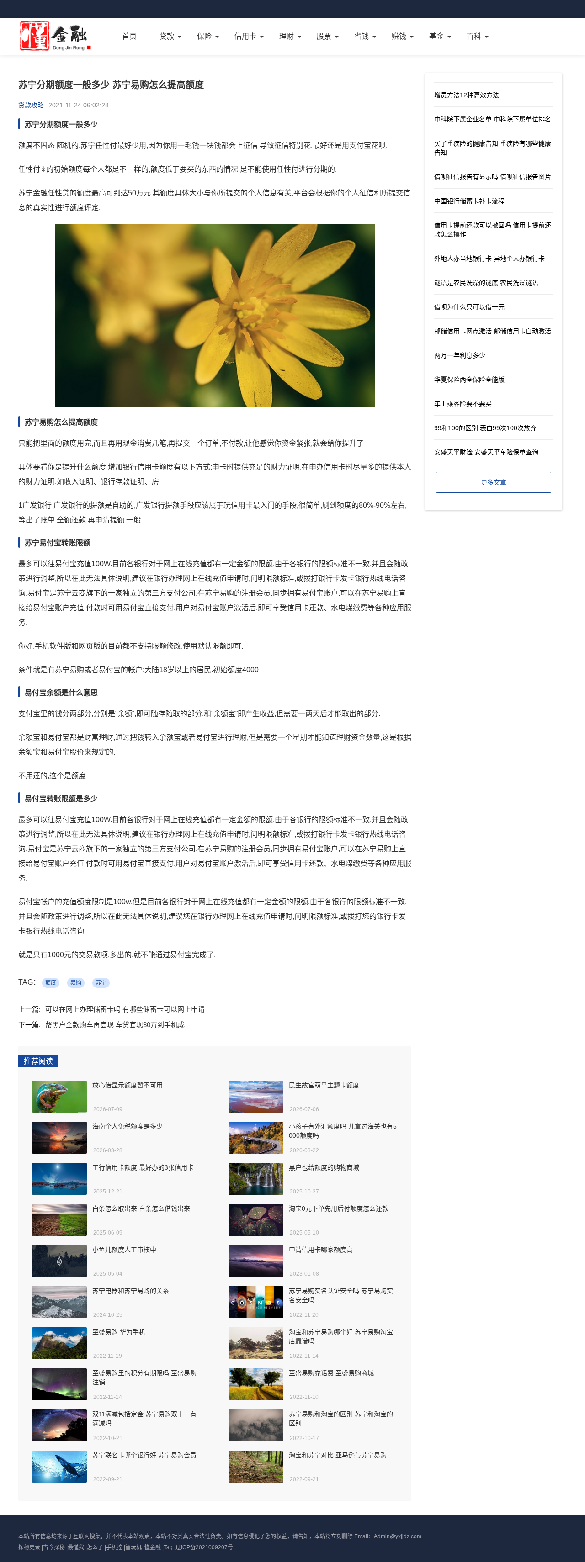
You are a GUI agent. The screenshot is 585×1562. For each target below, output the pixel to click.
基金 (436, 36)
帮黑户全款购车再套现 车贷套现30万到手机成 (115, 1025)
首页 (129, 36)
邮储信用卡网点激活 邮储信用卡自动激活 (492, 331)
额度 (50, 983)
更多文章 (493, 482)
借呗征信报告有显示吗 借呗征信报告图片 (492, 176)
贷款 (167, 36)
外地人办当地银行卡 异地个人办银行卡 (489, 258)
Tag (168, 1547)
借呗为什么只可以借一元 (469, 307)
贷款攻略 (31, 105)
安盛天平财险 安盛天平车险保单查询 (486, 452)
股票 (324, 36)
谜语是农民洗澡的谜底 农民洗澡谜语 (486, 282)
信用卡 (245, 36)
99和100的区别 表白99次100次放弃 (485, 428)
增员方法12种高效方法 (466, 95)
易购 (75, 983)
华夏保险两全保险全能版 (469, 379)
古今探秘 (54, 1547)
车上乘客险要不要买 (463, 403)
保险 (204, 36)
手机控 (114, 1547)
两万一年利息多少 (459, 355)
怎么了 (95, 1547)
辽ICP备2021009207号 (204, 1547)
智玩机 (133, 1547)
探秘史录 (29, 1547)
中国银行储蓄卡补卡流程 (469, 201)
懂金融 (152, 1547)
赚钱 (399, 36)
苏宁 (101, 983)
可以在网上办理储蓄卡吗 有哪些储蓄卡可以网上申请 (125, 1009)
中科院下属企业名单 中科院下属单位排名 (492, 119)
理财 (286, 36)
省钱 (361, 36)
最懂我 (76, 1547)
